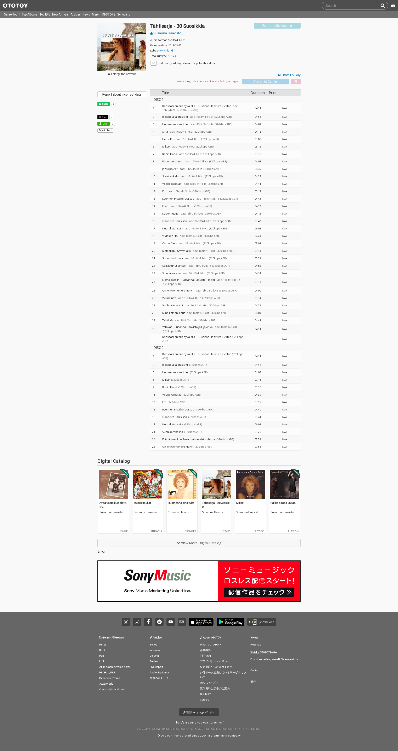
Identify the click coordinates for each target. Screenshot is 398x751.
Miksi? (240, 503)
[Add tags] (153, 63)
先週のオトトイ (159, 678)
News (86, 14)
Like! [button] (105, 123)
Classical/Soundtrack (112, 689)
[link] (277, 26)
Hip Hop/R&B (107, 672)
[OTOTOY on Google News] (182, 622)
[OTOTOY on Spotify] (159, 622)
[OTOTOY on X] (126, 622)
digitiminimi (219, 735)
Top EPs (45, 14)
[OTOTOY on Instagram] (137, 622)
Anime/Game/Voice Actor (114, 666)
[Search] (384, 5)
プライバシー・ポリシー (215, 661)
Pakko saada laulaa (283, 503)
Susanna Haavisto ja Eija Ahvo (194, 327)
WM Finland (165, 50)
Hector (226, 106)
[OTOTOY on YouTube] (170, 622)
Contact (255, 670)
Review (154, 661)
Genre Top (10, 14)
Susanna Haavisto (167, 33)
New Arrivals (60, 14)
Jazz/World (106, 683)
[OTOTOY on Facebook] (148, 622)
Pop (101, 655)
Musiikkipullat (142, 503)
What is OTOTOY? (210, 644)
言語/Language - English (200, 712)
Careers (204, 699)
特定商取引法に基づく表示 (216, 666)
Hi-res (102, 644)
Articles (76, 14)
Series (153, 644)
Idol (101, 661)
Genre (105, 637)
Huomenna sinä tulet (181, 503)
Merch (96, 14)
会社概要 (205, 650)
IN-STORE (108, 14)
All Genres (118, 637)
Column (154, 655)
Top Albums (30, 14)
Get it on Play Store (230, 622)
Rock (102, 650)
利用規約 (205, 655)
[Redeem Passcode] (392, 5)
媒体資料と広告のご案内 (215, 688)
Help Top (255, 644)
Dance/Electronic (109, 678)
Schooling (123, 14)
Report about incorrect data (121, 94)
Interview (155, 650)
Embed (107, 130)
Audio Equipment (160, 672)
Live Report (156, 666)
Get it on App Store (201, 622)
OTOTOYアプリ (209, 682)
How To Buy (291, 75)
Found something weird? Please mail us (274, 659)
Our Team (205, 694)
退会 (253, 681)
